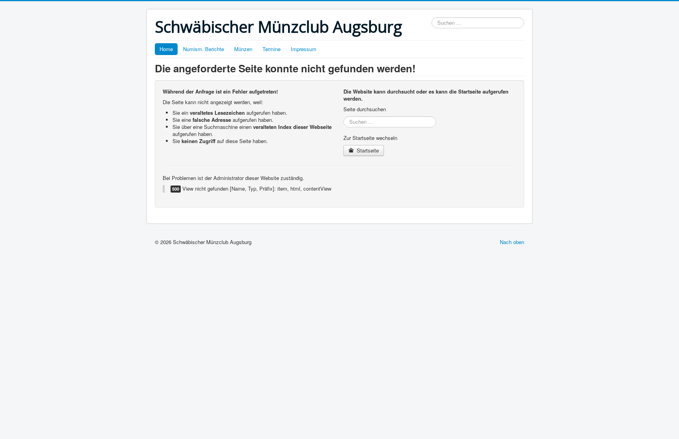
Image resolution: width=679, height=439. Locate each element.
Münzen (243, 49)
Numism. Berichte (203, 49)
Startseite (367, 150)
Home (166, 49)
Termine (271, 49)
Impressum (303, 49)
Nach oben (512, 242)
